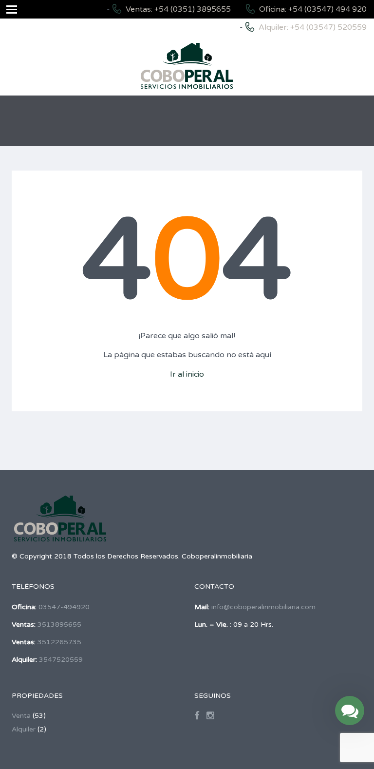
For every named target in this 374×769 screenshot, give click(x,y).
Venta (21, 715)
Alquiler (24, 729)
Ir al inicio (187, 374)
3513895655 (59, 624)
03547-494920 (64, 607)
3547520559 (61, 659)
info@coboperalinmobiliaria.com (263, 607)
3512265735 (59, 642)
